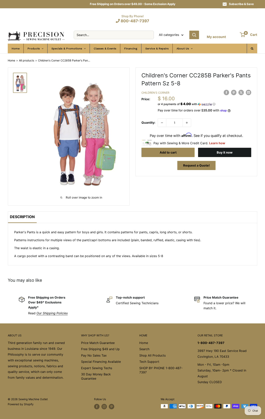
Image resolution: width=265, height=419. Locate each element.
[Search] (194, 35)
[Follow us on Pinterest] (111, 406)
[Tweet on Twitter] (241, 92)
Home (11, 60)
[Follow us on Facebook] (97, 406)
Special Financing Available (101, 362)
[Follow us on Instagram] (104, 406)
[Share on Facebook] (226, 92)
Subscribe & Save (241, 4)
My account (216, 37)
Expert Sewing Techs (96, 368)
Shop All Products (152, 355)
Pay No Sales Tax (94, 355)
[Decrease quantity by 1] (162, 123)
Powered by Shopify (21, 404)
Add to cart (168, 153)
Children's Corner (155, 92)
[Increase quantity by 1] (187, 123)
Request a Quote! (196, 166)
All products (26, 60)
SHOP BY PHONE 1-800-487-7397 (161, 370)
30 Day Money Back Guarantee (96, 376)
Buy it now (225, 153)
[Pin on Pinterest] (233, 92)
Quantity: (148, 122)
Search (144, 349)
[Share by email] (248, 92)
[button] (204, 104)
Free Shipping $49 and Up (100, 349)
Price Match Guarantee (98, 343)
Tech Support (149, 362)
